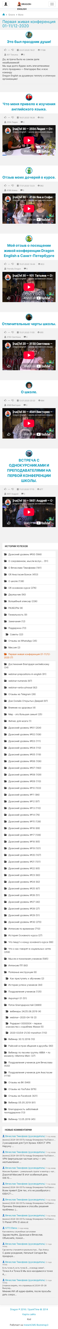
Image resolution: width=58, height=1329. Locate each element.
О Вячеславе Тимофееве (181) (25, 567)
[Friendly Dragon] (29, 238)
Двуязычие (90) (17, 594)
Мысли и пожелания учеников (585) (28, 958)
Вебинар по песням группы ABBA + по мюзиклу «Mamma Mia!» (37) (27, 1054)
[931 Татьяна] (29, 35)
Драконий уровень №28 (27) (24, 908)
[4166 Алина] (29, 170)
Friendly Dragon (14, 268)
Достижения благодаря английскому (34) (26, 666)
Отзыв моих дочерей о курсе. (29, 177)
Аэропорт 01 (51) (17, 998)
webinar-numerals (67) (20, 680)
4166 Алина (12, 190)
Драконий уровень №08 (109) (24, 774)
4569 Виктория (14, 405)
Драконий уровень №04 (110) (24, 747)
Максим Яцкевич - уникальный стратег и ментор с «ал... (28, 1171)
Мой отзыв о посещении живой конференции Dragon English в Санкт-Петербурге (29, 250)
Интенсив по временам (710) (24, 928)
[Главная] (3, 14)
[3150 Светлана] (29, 317)
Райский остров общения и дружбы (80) (30, 1045)
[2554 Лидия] (29, 97)
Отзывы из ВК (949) (19, 1082)
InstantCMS (30, 1324)
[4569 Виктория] (29, 385)
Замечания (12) (16, 621)
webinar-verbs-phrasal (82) (22, 687)
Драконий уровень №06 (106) (24, 761)
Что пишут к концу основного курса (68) (30, 942)
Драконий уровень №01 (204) (24, 727)
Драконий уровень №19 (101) (24, 848)
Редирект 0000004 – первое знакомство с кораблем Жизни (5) (25, 1025)
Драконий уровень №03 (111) (24, 741)
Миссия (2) (14, 647)
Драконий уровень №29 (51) (24, 915)
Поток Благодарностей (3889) (25, 1005)
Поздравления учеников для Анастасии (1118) (28, 1074)
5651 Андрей (12, 494)
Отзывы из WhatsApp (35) (22, 640)
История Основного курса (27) (25, 935)
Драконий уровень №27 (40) (24, 901)
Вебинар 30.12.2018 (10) (21, 1039)
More (20, 14)
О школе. (29, 392)
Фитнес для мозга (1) (19, 721)
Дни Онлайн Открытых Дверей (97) (28, 700)
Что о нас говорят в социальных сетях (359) (27, 950)
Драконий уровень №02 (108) (24, 734)
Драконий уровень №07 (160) (24, 767)
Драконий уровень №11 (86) (24, 794)
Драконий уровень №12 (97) (24, 801)
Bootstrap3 (42, 1324)
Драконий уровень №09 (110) (24, 781)
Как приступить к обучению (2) (26, 978)
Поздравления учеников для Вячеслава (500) (28, 1064)
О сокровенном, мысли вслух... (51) (28, 561)
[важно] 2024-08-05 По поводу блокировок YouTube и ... (28, 1139)
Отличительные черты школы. (29, 324)
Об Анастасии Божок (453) (23, 574)
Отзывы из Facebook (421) (23, 1095)
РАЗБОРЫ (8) (15, 607)
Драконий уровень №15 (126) (24, 821)
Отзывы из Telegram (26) (22, 694)
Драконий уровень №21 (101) (24, 861)
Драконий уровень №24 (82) (24, 881)
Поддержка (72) (17, 628)
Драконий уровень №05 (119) (24, 754)
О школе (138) (16, 581)
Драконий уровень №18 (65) (24, 841)
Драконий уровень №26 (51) (24, 895)
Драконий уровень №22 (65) (24, 868)
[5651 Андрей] (29, 453)
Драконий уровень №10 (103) (24, 788)
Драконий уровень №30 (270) (24, 922)
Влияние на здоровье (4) (22, 707)
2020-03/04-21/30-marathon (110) (28, 1032)
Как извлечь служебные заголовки (19, 1231)
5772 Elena (11, 1228)
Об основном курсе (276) (22, 587)
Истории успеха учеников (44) (25, 984)
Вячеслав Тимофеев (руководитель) (25, 1136)
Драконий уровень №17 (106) (24, 834)
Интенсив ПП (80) (18, 965)
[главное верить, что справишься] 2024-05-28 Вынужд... (24, 1286)
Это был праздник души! (29, 42)
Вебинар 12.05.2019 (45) (21, 1119)
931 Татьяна (12, 54)
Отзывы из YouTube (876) (22, 1089)
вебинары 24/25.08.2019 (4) (25, 1011)
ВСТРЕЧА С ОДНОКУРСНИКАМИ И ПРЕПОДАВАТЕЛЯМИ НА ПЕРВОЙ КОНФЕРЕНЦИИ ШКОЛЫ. (29, 470)
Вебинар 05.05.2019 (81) (22, 1102)
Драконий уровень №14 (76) (24, 814)
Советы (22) (16, 634)
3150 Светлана (14, 337)
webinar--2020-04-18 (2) (23, 1017)
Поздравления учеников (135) (25, 991)
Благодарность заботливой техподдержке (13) (21, 1111)
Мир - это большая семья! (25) (25, 714)
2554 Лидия (12, 122)
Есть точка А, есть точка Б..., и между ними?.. (23, 1268)
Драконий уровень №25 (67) (24, 888)
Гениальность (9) (17, 614)
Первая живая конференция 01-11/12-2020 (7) (27, 656)
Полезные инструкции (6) (22, 972)
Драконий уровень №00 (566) (25, 554)
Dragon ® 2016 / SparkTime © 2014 (29, 1309)
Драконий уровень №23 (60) (24, 875)
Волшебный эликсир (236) (22, 601)
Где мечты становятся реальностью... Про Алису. (25, 1249)
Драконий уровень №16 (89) (24, 828)
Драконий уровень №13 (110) (24, 808)
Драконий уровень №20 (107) (24, 855)
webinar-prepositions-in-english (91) (27, 674)
